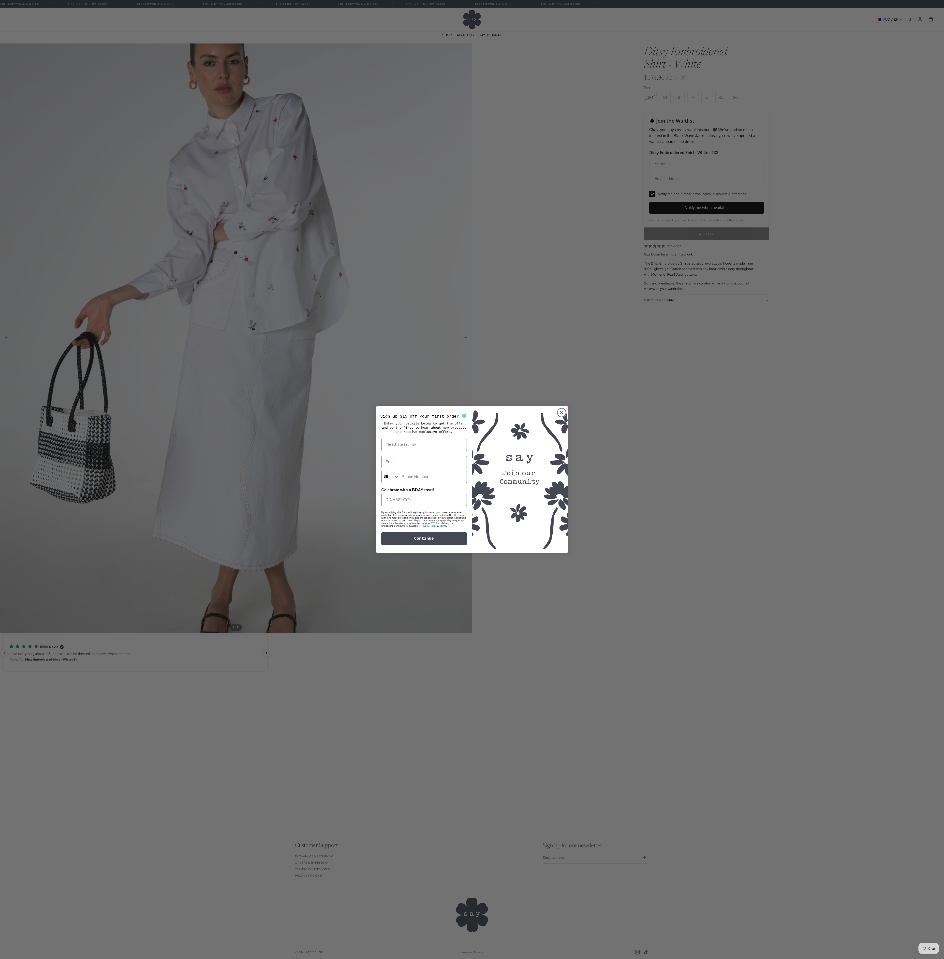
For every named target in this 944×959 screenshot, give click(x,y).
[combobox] (390, 477)
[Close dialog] (561, 412)
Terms (443, 525)
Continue (424, 538)
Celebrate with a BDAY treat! (407, 490)
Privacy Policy (428, 525)
